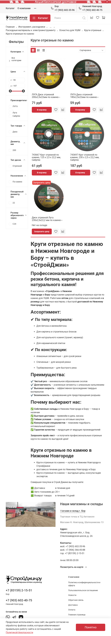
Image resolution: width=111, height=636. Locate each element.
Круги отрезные (92, 30)
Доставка (73, 605)
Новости (72, 595)
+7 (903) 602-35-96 (65, 8)
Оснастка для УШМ (69, 30)
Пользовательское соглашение (83, 590)
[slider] (10, 91)
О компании (23, 8)
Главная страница (76, 614)
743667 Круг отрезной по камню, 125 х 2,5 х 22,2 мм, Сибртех (46, 157)
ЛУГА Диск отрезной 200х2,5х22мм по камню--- (46, 95)
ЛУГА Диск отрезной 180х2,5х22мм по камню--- (84, 95)
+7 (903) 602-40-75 (92, 8)
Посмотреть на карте (71, 567)
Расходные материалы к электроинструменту (31, 30)
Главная (10, 26)
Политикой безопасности (19, 632)
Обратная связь (76, 600)
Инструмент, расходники (31, 26)
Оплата (71, 610)
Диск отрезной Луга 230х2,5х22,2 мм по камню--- (47, 219)
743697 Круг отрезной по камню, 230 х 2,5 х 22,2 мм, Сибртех (84, 157)
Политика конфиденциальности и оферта (84, 584)
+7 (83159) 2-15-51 (19, 590)
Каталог (10, 8)
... (50, 27)
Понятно (90, 627)
